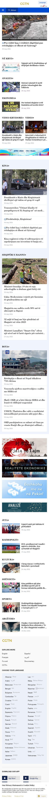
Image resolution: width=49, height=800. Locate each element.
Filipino (10, 716)
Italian (10, 751)
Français (5, 657)
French (10, 720)
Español (27, 653)
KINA (5, 165)
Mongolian (35, 684)
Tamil (32, 735)
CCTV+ (4, 665)
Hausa (10, 731)
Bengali (9, 688)
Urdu (31, 751)
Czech (10, 704)
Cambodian (10, 696)
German (11, 724)
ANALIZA (7, 78)
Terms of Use (18, 796)
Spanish (34, 727)
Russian (34, 716)
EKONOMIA (8, 98)
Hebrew (10, 735)
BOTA (5, 346)
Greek (10, 727)
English (4, 653)
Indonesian (15, 747)
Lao (31, 676)
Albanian (10, 676)
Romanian (34, 712)
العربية (26, 657)
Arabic (10, 680)
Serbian (33, 720)
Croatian (11, 700)
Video (29, 118)
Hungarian (12, 743)
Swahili (34, 731)
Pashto (32, 708)
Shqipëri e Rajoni (13, 254)
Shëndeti (8, 579)
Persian (33, 696)
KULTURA (7, 559)
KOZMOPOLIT (9, 540)
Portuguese (36, 704)
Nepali (32, 692)
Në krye (7, 58)
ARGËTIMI (8, 618)
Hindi (9, 739)
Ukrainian (35, 747)
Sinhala (33, 724)
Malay (35, 680)
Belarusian (13, 684)
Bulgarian (12, 692)
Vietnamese (36, 755)
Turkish (33, 743)
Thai (31, 739)
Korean (10, 759)
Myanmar (36, 688)
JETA (5, 520)
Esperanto (12, 712)
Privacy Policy (6, 796)
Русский (5, 661)
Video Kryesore (12, 118)
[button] (5, 38)
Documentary (29, 661)
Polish (32, 700)
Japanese (11, 755)
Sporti (6, 599)
